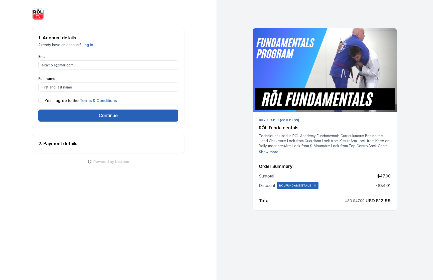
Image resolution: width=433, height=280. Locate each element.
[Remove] (314, 185)
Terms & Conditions (98, 100)
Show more (268, 152)
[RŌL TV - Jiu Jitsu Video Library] (38, 14)
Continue (108, 115)
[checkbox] (40, 101)
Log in (87, 45)
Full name (46, 78)
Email (43, 56)
